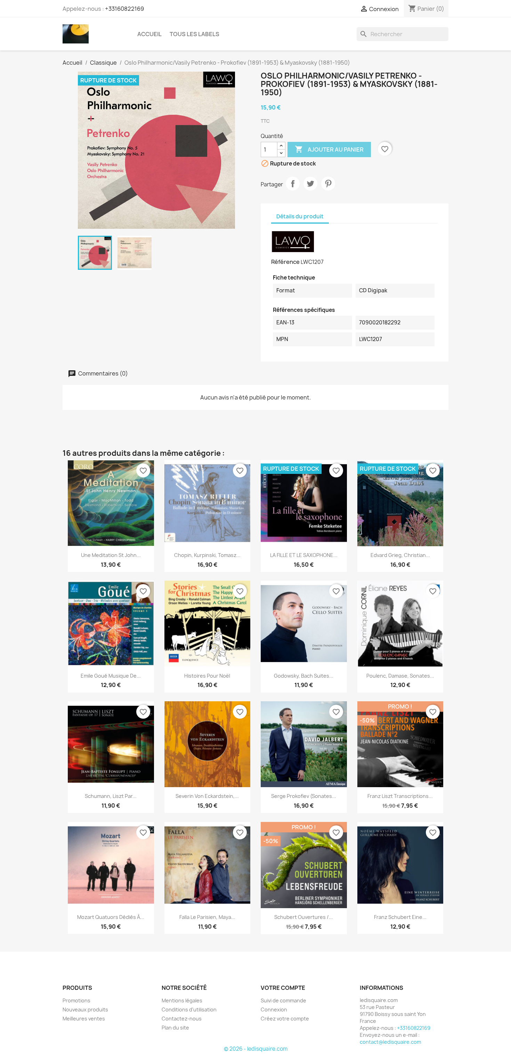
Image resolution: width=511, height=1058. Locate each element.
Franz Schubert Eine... (400, 917)
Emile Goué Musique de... (111, 675)
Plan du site (175, 1027)
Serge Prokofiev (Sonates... (303, 796)
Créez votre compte (285, 1018)
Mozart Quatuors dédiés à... (110, 917)
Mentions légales (182, 1000)
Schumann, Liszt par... (111, 796)
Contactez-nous (182, 1018)
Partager (293, 184)
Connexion (274, 1009)
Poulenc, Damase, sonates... (400, 675)
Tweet (310, 184)
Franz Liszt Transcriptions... (400, 796)
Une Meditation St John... (111, 555)
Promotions (76, 1000)
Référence (285, 261)
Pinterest (328, 184)
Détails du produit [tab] (300, 216)
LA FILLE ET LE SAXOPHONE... (304, 555)
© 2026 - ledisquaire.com (255, 1048)
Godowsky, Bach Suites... (303, 675)
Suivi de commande (283, 1000)
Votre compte (283, 988)
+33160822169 (124, 9)
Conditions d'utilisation (189, 1009)
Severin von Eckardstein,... (207, 796)
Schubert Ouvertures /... (303, 917)
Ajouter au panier (329, 149)
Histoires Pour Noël (207, 675)
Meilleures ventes (84, 1018)
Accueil (149, 34)
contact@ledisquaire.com (390, 1042)
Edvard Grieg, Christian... (400, 555)
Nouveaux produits (85, 1009)
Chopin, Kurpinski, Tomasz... (207, 555)
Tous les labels (194, 34)
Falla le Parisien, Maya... (207, 917)
